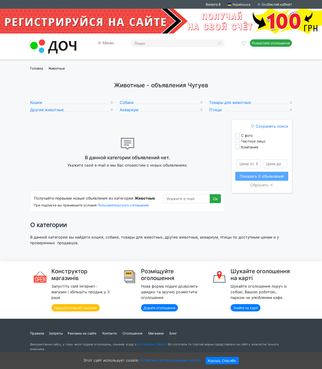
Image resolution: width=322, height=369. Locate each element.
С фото (247, 135)
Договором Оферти (152, 344)
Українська (240, 4)
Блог (173, 333)
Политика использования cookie (170, 360)
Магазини (156, 333)
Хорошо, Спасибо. (222, 361)
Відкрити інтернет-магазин (75, 308)
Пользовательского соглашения (123, 205)
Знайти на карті (245, 308)
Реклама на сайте (82, 333)
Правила (37, 333)
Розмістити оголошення (271, 43)
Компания (249, 147)
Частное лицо (253, 141)
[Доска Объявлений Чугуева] (53, 46)
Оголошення (132, 333)
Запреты (56, 333)
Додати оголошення (159, 308)
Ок (215, 198)
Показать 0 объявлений (262, 176)
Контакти (109, 333)
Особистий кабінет (276, 4)
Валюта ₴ (213, 4)
